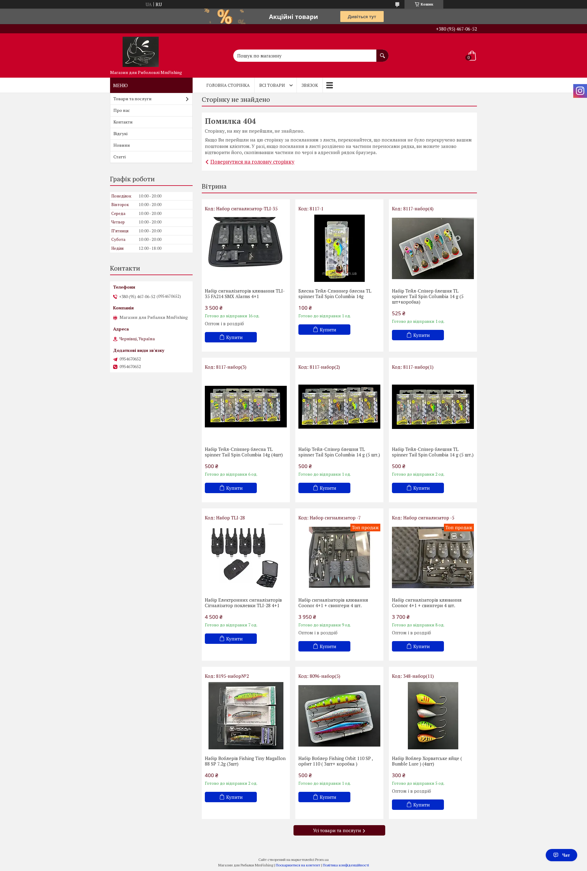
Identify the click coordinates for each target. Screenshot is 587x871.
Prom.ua (322, 859)
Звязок (309, 85)
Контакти (123, 122)
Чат (566, 855)
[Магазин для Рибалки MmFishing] (140, 50)
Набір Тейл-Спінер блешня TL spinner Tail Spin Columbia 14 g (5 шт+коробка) (427, 296)
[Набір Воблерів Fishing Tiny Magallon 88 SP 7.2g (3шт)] (246, 715)
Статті (119, 157)
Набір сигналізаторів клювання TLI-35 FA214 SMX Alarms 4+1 (245, 293)
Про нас (121, 110)
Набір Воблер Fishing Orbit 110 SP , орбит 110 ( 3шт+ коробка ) (335, 760)
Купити (234, 337)
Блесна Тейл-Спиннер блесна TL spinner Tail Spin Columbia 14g (334, 293)
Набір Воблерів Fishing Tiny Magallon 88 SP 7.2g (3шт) (245, 760)
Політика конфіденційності (346, 865)
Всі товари (272, 85)
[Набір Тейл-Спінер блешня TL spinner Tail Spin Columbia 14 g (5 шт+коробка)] (433, 248)
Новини (121, 145)
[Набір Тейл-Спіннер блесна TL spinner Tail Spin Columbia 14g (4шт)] (246, 406)
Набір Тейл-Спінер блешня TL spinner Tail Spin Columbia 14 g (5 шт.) (339, 451)
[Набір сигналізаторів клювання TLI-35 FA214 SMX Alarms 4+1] (246, 248)
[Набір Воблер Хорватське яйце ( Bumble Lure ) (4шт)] (433, 715)
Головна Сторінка (228, 85)
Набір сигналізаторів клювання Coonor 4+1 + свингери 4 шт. (333, 602)
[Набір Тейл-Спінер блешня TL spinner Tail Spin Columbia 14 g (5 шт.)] (339, 406)
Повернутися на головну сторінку (252, 161)
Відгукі (120, 133)
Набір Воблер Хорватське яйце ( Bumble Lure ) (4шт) (427, 760)
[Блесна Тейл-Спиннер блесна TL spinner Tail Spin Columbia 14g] (339, 248)
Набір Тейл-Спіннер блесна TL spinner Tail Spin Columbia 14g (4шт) (244, 451)
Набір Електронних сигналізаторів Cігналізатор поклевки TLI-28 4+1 (243, 602)
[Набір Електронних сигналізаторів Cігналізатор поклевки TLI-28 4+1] (246, 557)
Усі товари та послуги (337, 830)
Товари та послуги (132, 98)
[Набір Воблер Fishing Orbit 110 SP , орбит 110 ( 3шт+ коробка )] (339, 715)
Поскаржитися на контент (298, 865)
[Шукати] (382, 52)
